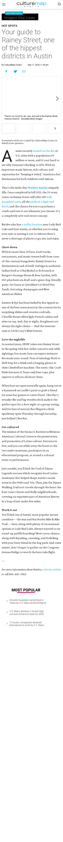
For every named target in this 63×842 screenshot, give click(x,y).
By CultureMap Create (12, 65)
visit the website (52, 569)
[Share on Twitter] (15, 71)
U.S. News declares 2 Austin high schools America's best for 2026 (26, 612)
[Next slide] (57, 98)
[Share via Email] (24, 71)
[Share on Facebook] (6, 71)
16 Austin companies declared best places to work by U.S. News (26, 624)
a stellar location (32, 224)
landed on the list (44, 150)
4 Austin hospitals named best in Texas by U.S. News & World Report (27, 601)
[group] (8, 128)
